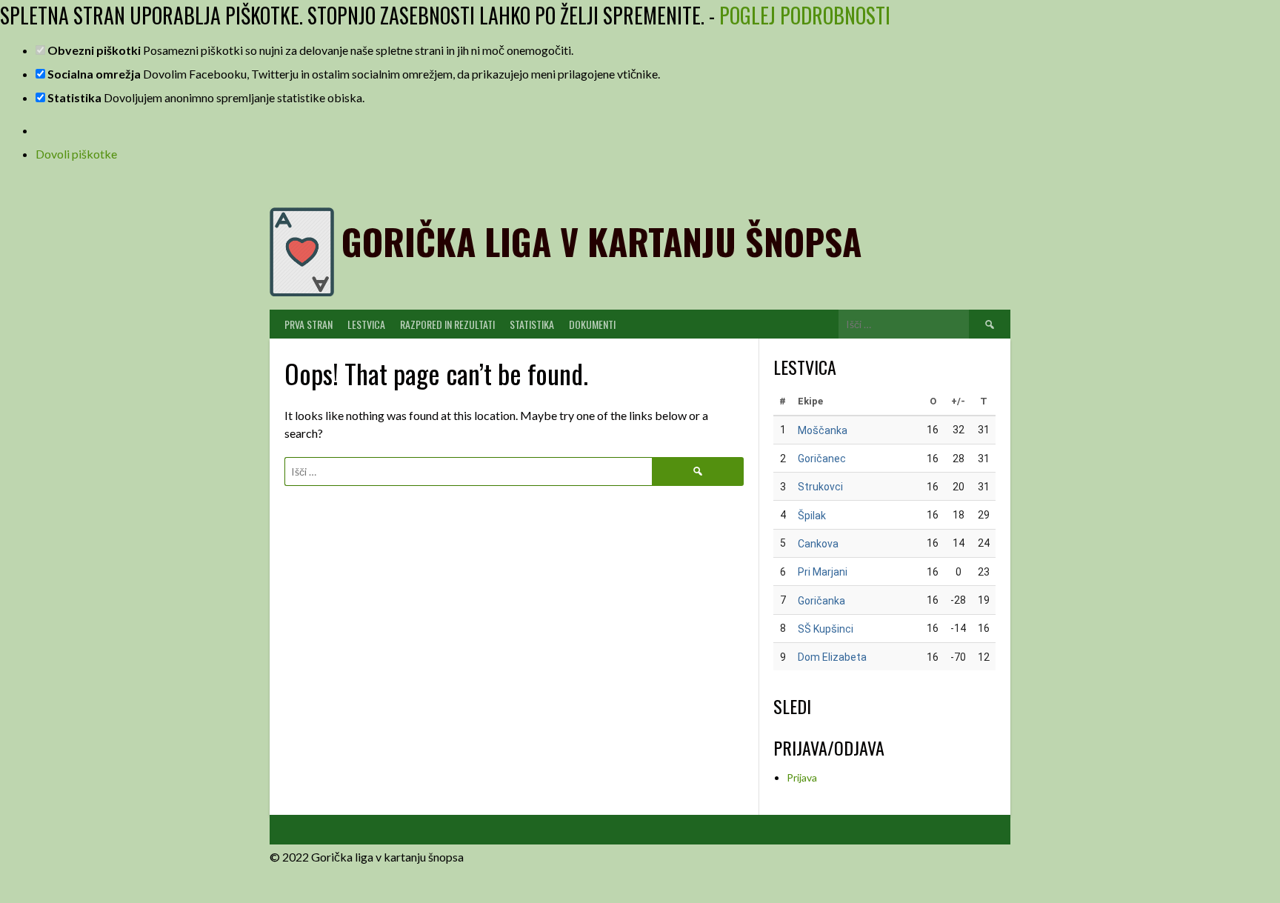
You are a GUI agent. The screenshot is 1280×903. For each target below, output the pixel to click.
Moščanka (822, 430)
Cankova (818, 544)
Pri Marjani (822, 572)
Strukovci (820, 487)
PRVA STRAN (308, 324)
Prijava (802, 777)
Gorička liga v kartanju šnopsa (601, 241)
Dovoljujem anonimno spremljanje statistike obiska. (205, 97)
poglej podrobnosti (804, 15)
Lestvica (366, 324)
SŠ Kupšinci (825, 629)
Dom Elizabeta (832, 657)
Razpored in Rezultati (447, 324)
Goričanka (821, 601)
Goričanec (822, 458)
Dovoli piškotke (76, 154)
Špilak (812, 516)
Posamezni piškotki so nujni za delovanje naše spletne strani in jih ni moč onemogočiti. (310, 50)
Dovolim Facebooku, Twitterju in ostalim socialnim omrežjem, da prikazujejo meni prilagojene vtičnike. (353, 74)
